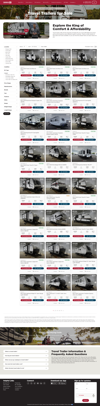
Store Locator (6, 386)
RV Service (37, 2)
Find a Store (29, 2)
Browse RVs (6, 383)
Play (26, 30)
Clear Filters (6, 113)
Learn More (50, 339)
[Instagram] (31, 383)
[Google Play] (62, 383)
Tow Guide (6, 384)
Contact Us (18, 388)
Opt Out (56, 404)
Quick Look (36, 78)
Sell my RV (45, 2)
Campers (15, 8)
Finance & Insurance (56, 2)
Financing (17, 383)
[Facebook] (28, 383)
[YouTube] (38, 383)
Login (94, 2)
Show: (21, 46)
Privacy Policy (51, 404)
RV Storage (18, 384)
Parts (4, 389)
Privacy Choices (68, 404)
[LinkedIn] (41, 383)
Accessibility (61, 404)
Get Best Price (27, 75)
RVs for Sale (9, 8)
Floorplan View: (89, 46)
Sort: (29, 46)
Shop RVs (20, 2)
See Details (39, 75)
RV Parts (66, 2)
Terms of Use (45, 404)
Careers (17, 389)
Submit (86, 400)
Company (72, 2)
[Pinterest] (44, 383)
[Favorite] (43, 64)
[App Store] (54, 383)
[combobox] (25, 47)
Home (4, 8)
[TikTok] (34, 383)
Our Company (18, 386)
